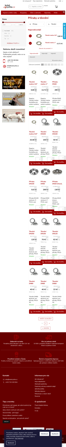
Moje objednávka (37, 1)
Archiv (6, 421)
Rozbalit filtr (12, 43)
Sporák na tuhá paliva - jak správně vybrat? (16, 418)
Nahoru (46, 328)
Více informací (19, 438)
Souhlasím (55, 434)
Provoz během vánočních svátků (12, 415)
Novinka (7, 36)
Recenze (37, 396)
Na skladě (8, 31)
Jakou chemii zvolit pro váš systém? (13, 410)
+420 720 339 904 (11, 382)
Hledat (46, 5)
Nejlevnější (44, 53)
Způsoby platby (39, 389)
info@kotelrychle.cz (11, 379)
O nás (36, 411)
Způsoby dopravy (40, 391)
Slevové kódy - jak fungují (10, 413)
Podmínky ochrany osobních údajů (45, 386)
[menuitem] (9, 13)
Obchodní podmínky (49, 1)
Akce (6, 33)
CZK (60, 1)
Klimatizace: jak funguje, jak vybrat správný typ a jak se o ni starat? (17, 406)
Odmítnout (44, 434)
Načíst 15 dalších (45, 318)
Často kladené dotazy (41, 405)
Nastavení (11, 443)
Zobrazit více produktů (45, 48)
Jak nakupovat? (27, 1)
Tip (6, 38)
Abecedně (32, 57)
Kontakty (37, 408)
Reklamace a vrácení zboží (43, 394)
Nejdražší (53, 53)
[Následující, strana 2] (45, 323)
